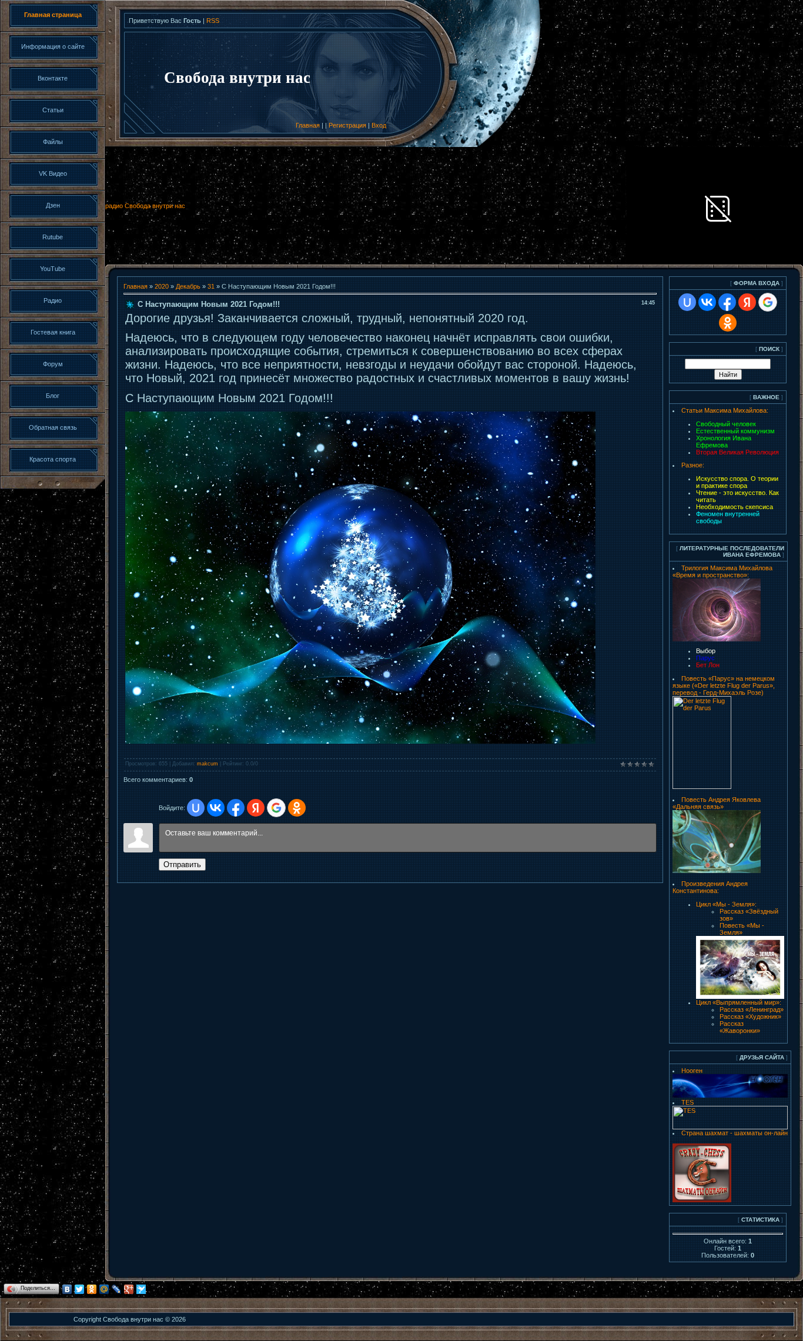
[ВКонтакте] (67, 1289)
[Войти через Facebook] (236, 808)
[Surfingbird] (141, 1289)
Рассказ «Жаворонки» (740, 1027)
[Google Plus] (129, 1289)
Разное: (692, 465)
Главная (308, 125)
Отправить (182, 864)
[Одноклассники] (92, 1289)
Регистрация (347, 125)
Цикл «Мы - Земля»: (726, 904)
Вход (379, 125)
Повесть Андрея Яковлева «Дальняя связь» (716, 803)
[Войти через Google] (276, 807)
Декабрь (188, 286)
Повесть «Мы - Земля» (742, 929)
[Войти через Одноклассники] (297, 808)
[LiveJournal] (117, 1289)
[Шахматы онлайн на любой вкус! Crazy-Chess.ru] (701, 1199)
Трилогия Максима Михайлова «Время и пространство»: (722, 571)
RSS (212, 20)
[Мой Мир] (104, 1289)
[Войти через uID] (196, 808)
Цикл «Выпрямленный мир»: (738, 1002)
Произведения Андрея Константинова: (710, 887)
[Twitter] (79, 1289)
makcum (207, 764)
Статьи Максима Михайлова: (724, 410)
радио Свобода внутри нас (145, 205)
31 (211, 286)
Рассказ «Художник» (750, 1016)
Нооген (691, 1070)
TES (687, 1102)
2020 (162, 286)
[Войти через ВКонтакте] (216, 808)
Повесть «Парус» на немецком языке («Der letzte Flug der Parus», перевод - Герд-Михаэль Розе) (723, 685)
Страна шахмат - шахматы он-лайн (734, 1132)
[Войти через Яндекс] (256, 808)
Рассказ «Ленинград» (752, 1009)
